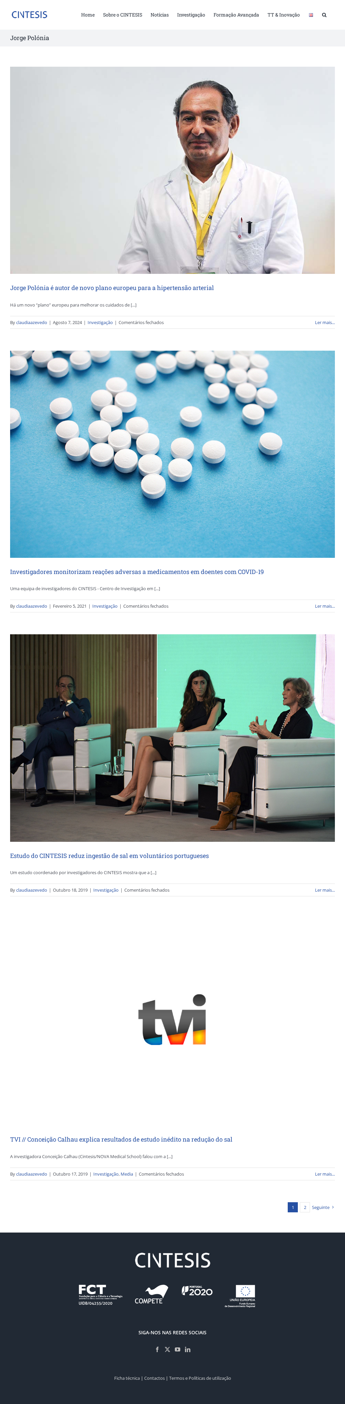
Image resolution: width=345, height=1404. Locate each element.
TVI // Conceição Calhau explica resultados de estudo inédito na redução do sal (121, 1139)
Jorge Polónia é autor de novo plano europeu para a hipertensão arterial (112, 288)
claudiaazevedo (31, 322)
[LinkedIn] (187, 1349)
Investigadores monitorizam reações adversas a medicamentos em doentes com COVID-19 (137, 572)
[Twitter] (167, 1349)
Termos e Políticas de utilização (200, 1378)
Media (127, 1174)
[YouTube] (177, 1349)
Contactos (154, 1378)
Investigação (100, 322)
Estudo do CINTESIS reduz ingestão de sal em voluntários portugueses (109, 856)
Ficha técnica (127, 1378)
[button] (324, 14)
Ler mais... (325, 322)
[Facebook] (157, 1349)
